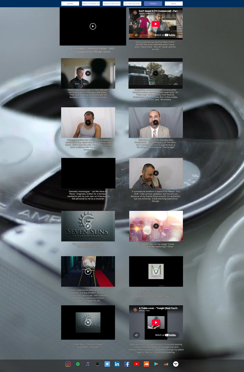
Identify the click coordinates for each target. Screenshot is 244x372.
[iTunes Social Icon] (87, 364)
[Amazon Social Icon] (97, 364)
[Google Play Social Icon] (156, 364)
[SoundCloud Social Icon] (146, 364)
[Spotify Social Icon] (78, 364)
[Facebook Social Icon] (126, 364)
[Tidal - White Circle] (175, 364)
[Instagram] (68, 364)
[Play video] (93, 26)
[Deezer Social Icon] (166, 364)
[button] (88, 85)
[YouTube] (136, 364)
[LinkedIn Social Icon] (117, 364)
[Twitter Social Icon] (107, 364)
